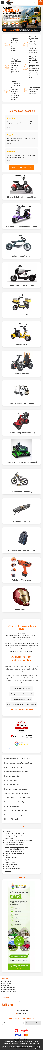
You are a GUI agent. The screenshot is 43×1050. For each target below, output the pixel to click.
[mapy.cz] (22, 749)
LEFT (4, 19)
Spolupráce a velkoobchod (14, 851)
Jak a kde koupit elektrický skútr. (16, 842)
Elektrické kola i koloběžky (21, 492)
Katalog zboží (7, 983)
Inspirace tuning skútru (12, 868)
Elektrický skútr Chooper (21, 256)
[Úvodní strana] (17, 2)
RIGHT (38, 19)
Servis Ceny (9, 838)
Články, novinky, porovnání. (14, 836)
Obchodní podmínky (9, 987)
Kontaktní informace (9, 989)
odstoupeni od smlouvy (10, 991)
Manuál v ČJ (9, 866)
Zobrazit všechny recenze (21, 167)
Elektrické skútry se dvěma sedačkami (21, 226)
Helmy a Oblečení (21, 610)
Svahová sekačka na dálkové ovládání (21, 462)
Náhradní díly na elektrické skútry (21, 551)
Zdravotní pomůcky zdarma (14, 844)
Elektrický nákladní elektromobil (21, 403)
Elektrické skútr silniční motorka (21, 285)
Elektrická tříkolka (22, 344)
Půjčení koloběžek (11, 858)
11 (32, 30)
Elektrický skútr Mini (22, 315)
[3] (15, 30)
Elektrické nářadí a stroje (21, 580)
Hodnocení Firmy (11, 864)
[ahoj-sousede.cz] (19, 969)
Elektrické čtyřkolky (21, 374)
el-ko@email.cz (22, 1013)
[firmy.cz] (21, 732)
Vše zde (8, 871)
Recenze (8, 831)
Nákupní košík (7, 985)
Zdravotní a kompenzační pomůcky (21, 433)
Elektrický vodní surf (21, 521)
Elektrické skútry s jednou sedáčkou (21, 197)
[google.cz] (21, 747)
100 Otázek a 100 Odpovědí (14, 834)
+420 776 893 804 (22, 1010)
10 (30, 30)
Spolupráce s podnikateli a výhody (16, 847)
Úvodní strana (7, 981)
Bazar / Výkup (10, 862)
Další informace (27, 1047)
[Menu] (2, 2)
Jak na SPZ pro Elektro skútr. (15, 853)
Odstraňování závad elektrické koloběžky (18, 840)
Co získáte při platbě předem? (15, 849)
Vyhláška (8, 860)
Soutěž (7, 855)
